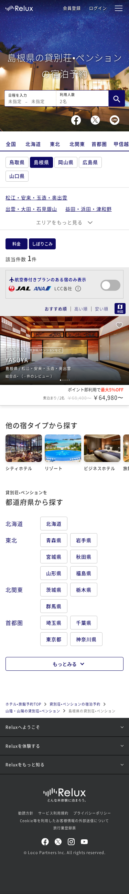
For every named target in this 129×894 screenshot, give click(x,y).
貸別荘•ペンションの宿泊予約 (75, 704)
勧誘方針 (25, 813)
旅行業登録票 (64, 827)
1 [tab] (60, 380)
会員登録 (72, 8)
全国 (11, 143)
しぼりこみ (42, 244)
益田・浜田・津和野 (88, 208)
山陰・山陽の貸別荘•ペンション (33, 710)
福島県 (84, 573)
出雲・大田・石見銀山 (31, 208)
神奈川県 (86, 639)
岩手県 (84, 540)
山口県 (17, 175)
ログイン (98, 8)
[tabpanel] (64, 350)
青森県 (54, 540)
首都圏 (99, 143)
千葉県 (84, 622)
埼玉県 (54, 622)
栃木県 (84, 589)
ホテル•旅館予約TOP (23, 704)
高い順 (81, 308)
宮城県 (54, 556)
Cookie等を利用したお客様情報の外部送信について (64, 820)
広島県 (90, 162)
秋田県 (84, 556)
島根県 (41, 162)
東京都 (54, 639)
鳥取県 (17, 162)
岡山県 (66, 162)
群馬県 (54, 606)
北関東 (77, 143)
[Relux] (19, 6)
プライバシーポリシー (92, 813)
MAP (120, 308)
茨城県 (54, 589)
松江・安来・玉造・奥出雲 (36, 197)
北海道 (33, 143)
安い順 (101, 308)
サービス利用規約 (53, 813)
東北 (55, 143)
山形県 (54, 573)
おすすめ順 (56, 308)
